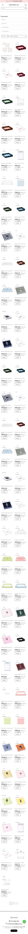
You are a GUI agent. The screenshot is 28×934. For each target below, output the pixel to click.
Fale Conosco (14, 917)
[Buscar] (25, 8)
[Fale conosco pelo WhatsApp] (24, 921)
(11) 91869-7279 (14, 921)
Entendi (14, 930)
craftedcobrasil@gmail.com (14, 924)
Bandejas (3, 19)
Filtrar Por (4, 36)
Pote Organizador (5, 31)
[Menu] (3, 5)
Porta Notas (4, 23)
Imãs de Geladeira (5, 27)
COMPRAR (4, 61)
